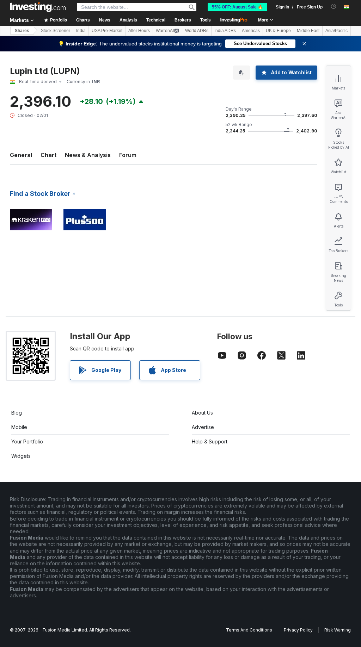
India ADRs (225, 30)
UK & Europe (278, 30)
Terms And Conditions (249, 630)
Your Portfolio (27, 441)
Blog (16, 413)
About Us (202, 413)
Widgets (21, 456)
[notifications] (334, 6)
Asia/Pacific (336, 30)
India (81, 30)
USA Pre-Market (107, 30)
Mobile (19, 427)
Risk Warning (337, 630)
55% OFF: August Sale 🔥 (237, 7)
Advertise (203, 427)
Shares (22, 30)
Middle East (308, 30)
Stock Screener (55, 30)
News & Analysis (88, 154)
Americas (251, 30)
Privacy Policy (298, 630)
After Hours (139, 30)
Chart (48, 154)
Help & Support (209, 441)
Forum (127, 154)
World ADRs (196, 30)
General (21, 154)
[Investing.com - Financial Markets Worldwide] (38, 7)
